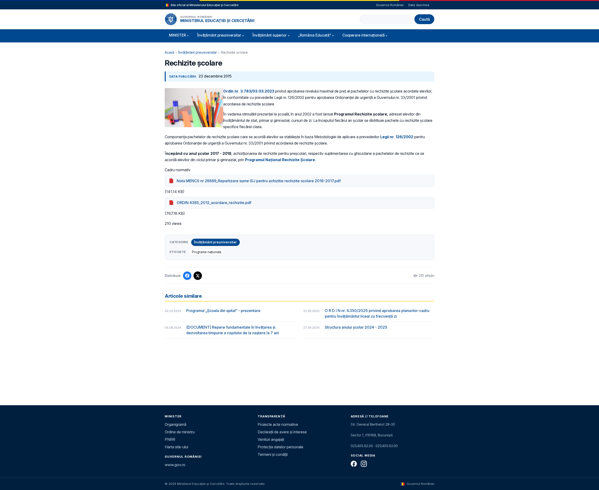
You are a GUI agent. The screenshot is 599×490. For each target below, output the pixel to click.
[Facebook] (354, 464)
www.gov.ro (175, 464)
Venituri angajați (271, 439)
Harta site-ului (176, 447)
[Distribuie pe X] (198, 275)
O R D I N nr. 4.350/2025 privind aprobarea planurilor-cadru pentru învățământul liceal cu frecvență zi (377, 313)
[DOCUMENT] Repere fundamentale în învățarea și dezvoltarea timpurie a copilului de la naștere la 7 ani (232, 330)
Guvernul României (390, 5)
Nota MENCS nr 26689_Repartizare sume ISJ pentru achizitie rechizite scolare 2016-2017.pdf (259, 180)
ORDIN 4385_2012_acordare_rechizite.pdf (214, 202)
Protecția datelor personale (280, 447)
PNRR (170, 439)
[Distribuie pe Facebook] (187, 275)
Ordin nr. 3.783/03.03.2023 (248, 91)
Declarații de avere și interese (282, 432)
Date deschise (418, 5)
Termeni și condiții (273, 454)
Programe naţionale (206, 252)
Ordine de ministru (180, 432)
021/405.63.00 (387, 446)
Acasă (169, 52)
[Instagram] (364, 464)
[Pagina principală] (171, 19)
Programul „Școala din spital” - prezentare (223, 310)
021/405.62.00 (362, 446)
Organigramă (175, 424)
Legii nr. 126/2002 (396, 136)
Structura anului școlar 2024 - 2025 (356, 327)
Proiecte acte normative (278, 424)
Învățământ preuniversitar (197, 52)
